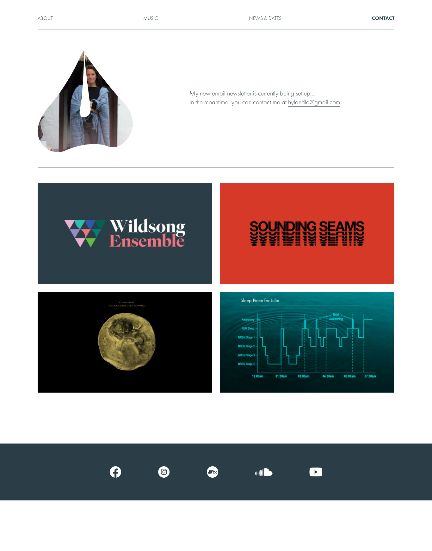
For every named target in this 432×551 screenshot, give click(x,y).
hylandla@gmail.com (314, 102)
